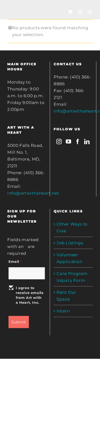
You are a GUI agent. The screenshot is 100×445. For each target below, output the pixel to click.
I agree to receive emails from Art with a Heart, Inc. (29, 295)
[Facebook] (78, 141)
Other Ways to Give (72, 227)
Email (15, 261)
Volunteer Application (70, 258)
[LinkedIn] (87, 141)
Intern (63, 311)
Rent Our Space (66, 296)
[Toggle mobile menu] (90, 11)
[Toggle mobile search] (80, 11)
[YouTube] (68, 141)
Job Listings (70, 242)
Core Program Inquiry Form (72, 277)
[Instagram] (59, 141)
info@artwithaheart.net (33, 193)
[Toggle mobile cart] (70, 11)
